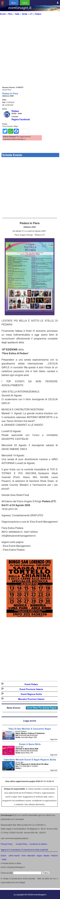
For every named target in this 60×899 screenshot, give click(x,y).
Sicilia (24, 13)
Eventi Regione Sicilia (31, 694)
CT (31, 13)
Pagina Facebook (21, 119)
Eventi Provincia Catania (31, 689)
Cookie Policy (21, 844)
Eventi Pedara (31, 684)
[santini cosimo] (29, 616)
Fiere (10, 13)
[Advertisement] (30, 55)
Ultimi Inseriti (14, 855)
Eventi (3, 13)
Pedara (38, 13)
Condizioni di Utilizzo (38, 844)
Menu (13, 2)
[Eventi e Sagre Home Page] (2, 5)
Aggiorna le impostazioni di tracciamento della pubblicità (24, 849)
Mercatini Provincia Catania (31, 699)
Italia (17, 13)
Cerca (24, 2)
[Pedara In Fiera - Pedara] (29, 314)
